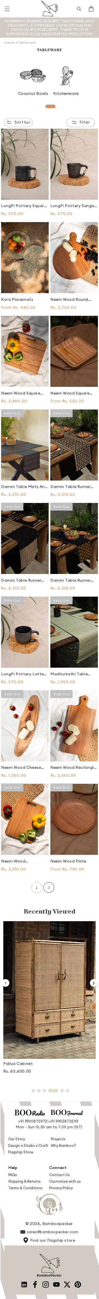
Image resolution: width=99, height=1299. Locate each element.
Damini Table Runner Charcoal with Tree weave (70, 486)
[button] (7, 9)
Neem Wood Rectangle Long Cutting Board (73, 767)
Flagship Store (20, 1152)
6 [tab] (67, 1090)
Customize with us (65, 1181)
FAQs (12, 1175)
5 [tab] (62, 1090)
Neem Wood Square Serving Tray (70, 393)
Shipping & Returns (24, 1181)
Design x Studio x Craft (28, 1145)
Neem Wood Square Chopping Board (20, 393)
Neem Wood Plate (68, 861)
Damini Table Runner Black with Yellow (70, 580)
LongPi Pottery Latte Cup (22, 674)
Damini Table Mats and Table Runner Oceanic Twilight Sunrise (24, 486)
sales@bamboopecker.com (52, 1232)
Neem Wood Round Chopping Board (69, 299)
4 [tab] (53, 1090)
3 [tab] (44, 1090)
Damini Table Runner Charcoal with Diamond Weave (21, 580)
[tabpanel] (33, 80)
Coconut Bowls (33, 93)
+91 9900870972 (33, 1121)
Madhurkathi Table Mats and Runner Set (71, 674)
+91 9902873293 (63, 1121)
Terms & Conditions (25, 1188)
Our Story (16, 1139)
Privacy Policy (61, 1188)
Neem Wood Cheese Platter (21, 767)
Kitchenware (66, 93)
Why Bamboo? (63, 1145)
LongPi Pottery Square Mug (23, 205)
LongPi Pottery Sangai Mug (72, 205)
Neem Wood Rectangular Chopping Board (23, 861)
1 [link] (37, 887)
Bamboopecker (57, 1223)
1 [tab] (50, 106)
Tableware (26, 42)
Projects (58, 1139)
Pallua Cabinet (18, 1063)
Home (9, 42)
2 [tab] (39, 1090)
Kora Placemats (17, 299)
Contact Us (59, 1175)
